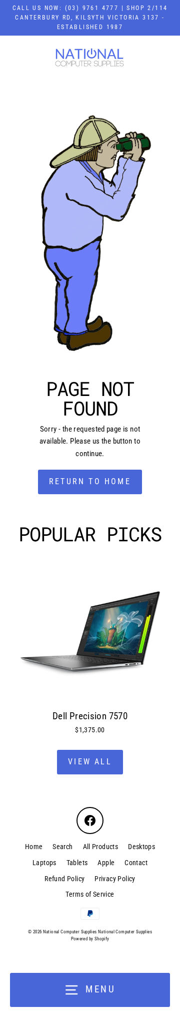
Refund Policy (64, 879)
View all (90, 761)
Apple (106, 863)
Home (34, 847)
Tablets (77, 863)
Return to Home (90, 481)
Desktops (141, 847)
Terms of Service (90, 894)
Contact (136, 863)
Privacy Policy (114, 879)
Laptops (44, 863)
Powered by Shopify (90, 938)
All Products (100, 847)
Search (62, 847)
